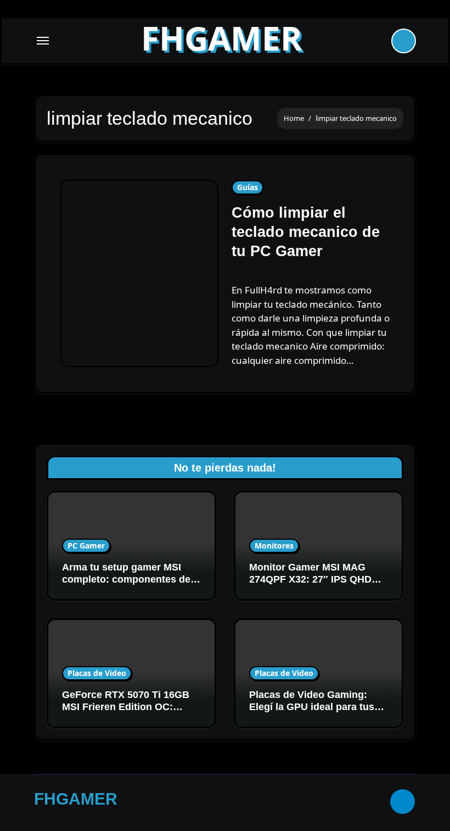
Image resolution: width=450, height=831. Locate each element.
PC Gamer (86, 545)
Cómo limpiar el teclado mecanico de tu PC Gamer (306, 231)
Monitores (274, 545)
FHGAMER (221, 37)
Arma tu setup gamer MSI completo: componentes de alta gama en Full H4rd (126, 579)
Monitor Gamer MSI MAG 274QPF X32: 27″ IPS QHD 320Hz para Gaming (310, 579)
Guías (247, 187)
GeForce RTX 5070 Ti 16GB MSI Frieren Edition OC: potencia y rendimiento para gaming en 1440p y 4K (128, 712)
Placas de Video (97, 673)
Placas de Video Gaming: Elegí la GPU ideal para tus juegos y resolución (311, 706)
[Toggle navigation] (43, 40)
